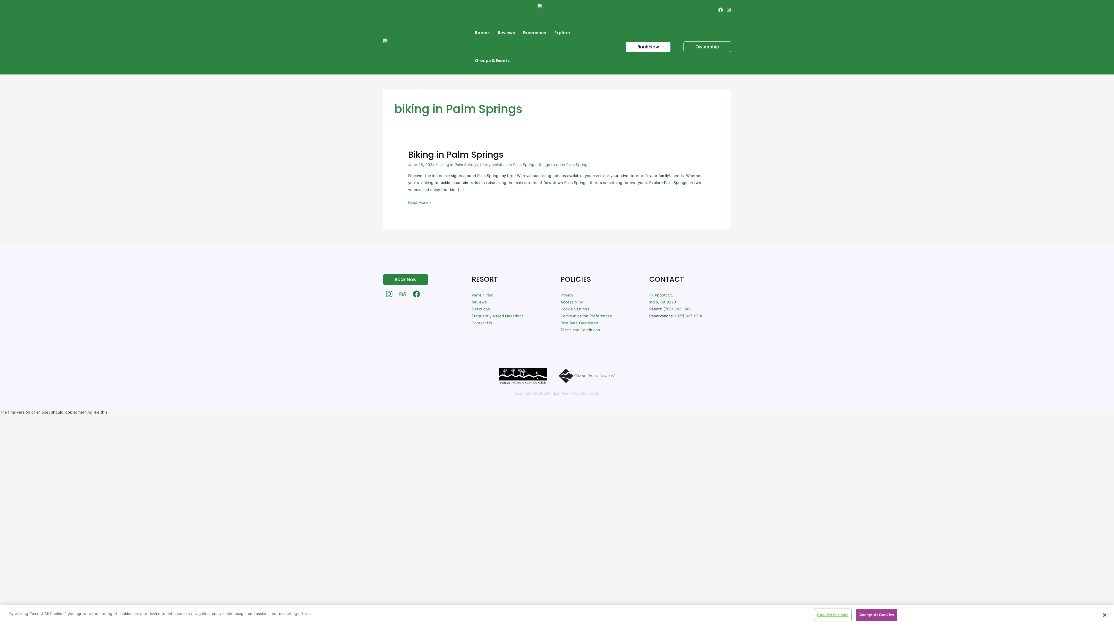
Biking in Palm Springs (455, 154)
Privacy (566, 295)
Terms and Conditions (580, 329)
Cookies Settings (832, 614)
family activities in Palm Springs (508, 164)
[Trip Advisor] (403, 294)
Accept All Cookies (876, 614)
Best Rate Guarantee (579, 323)
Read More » (419, 202)
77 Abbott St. (661, 295)
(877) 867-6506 (689, 316)
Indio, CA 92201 (663, 302)
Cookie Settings (574, 309)
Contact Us (482, 323)
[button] (645, 46)
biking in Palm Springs (458, 164)
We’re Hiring (482, 295)
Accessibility (571, 302)
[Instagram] (728, 10)
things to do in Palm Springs (564, 164)
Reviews (479, 302)
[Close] (1104, 615)
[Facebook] (720, 10)
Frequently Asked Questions (498, 316)
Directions (481, 309)
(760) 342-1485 (677, 309)
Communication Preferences (586, 316)
